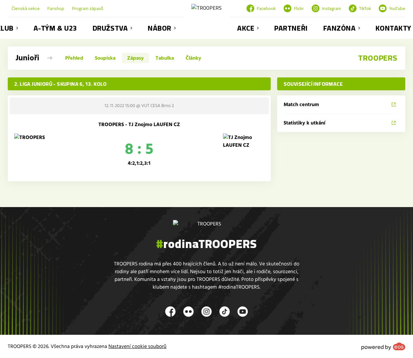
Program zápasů (87, 8)
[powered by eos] (383, 346)
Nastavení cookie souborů (137, 346)
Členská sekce (26, 8)
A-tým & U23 (55, 28)
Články (193, 58)
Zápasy (135, 58)
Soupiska (105, 58)
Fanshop (55, 8)
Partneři (290, 28)
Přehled (74, 58)
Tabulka (165, 58)
